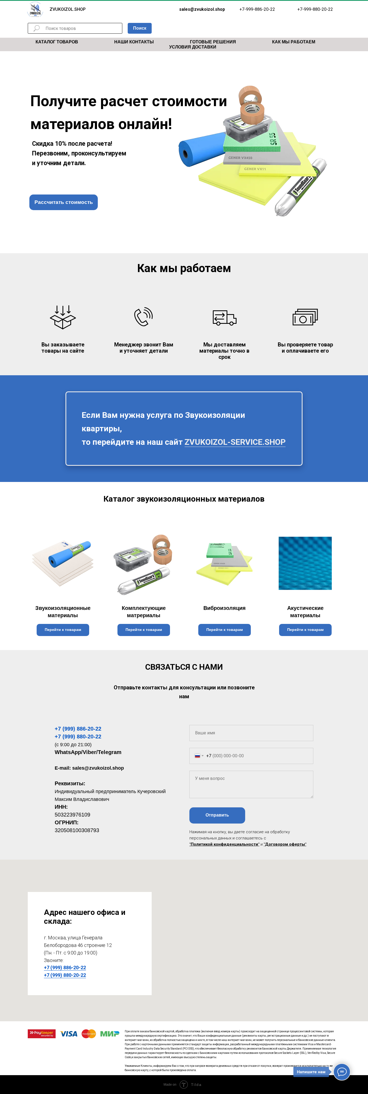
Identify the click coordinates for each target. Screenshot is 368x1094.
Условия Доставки (192, 47)
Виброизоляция (224, 608)
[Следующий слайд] (357, 585)
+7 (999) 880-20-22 (78, 736)
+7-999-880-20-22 (315, 9)
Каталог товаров (57, 42)
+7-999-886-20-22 (257, 9)
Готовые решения (213, 42)
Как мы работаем (293, 42)
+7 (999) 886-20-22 (78, 729)
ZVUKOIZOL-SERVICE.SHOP (235, 442)
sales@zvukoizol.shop (98, 768)
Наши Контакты (134, 42)
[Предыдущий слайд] (10, 585)
